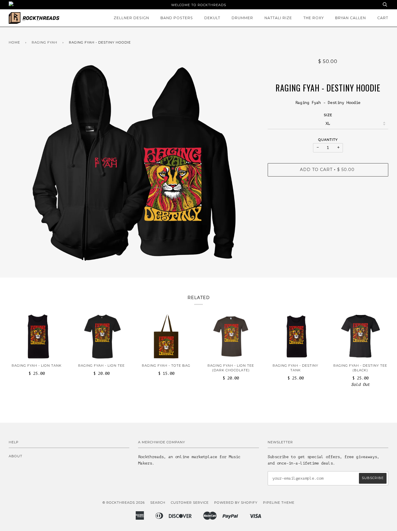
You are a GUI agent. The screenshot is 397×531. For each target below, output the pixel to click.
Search (157, 503)
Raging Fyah (44, 42)
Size (328, 115)
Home (14, 42)
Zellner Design (131, 18)
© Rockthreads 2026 (124, 503)
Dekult (212, 18)
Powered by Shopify (235, 503)
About (15, 456)
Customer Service (190, 503)
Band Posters (176, 18)
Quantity (328, 140)
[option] (134, 162)
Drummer (242, 18)
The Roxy (313, 18)
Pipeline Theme (278, 503)
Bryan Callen (350, 18)
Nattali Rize (278, 18)
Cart (382, 18)
